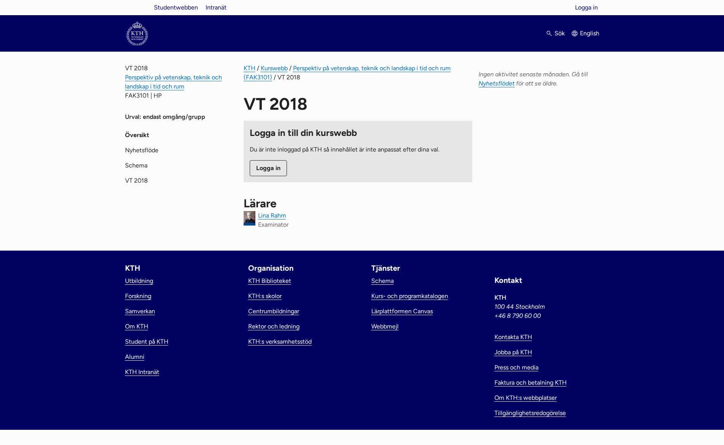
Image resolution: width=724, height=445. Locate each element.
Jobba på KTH (513, 352)
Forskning (138, 296)
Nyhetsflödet (496, 83)
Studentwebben (176, 7)
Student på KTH (146, 341)
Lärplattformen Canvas (402, 311)
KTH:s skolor (265, 296)
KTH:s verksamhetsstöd (280, 341)
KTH (249, 68)
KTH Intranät (142, 372)
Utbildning (139, 280)
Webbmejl (385, 326)
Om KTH (136, 326)
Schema (136, 165)
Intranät (216, 7)
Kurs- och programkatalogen (409, 296)
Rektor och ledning (273, 326)
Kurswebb (274, 68)
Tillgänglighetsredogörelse (530, 413)
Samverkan (140, 311)
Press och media (516, 367)
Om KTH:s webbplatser (525, 397)
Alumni (134, 356)
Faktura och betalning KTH (530, 382)
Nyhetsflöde (141, 150)
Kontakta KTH (513, 337)
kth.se (137, 7)
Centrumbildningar (273, 311)
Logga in (586, 7)
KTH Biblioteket (269, 280)
